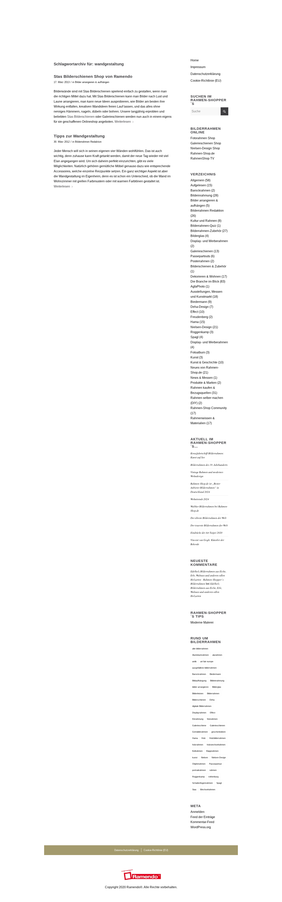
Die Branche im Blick (204, 281)
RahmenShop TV (202, 158)
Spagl (194, 337)
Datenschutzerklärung (205, 74)
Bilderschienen (199, 700)
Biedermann (198, 301)
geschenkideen (218, 732)
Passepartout (215, 764)
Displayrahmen (199, 712)
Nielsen (204, 757)
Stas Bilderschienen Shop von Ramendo (93, 76)
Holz (203, 738)
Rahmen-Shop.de (202, 153)
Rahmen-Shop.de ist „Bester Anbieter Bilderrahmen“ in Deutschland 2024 (205, 488)
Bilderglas (197, 235)
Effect (194, 311)
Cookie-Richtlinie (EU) (205, 80)
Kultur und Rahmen (203, 220)
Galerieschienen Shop (205, 143)
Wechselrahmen (207, 789)
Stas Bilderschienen (81, 116)
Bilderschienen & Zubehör (208, 266)
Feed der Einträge (202, 817)
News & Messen (201, 377)
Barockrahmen (200, 190)
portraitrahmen (199, 770)
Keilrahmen (197, 751)
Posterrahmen (200, 261)
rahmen (213, 770)
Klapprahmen (212, 751)
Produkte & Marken (203, 382)
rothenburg (213, 776)
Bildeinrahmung (201, 195)
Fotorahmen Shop (202, 138)
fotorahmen (212, 719)
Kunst (194, 357)
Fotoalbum (197, 352)
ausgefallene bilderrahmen (204, 668)
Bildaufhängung (199, 680)
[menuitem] (223, 24)
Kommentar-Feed (202, 822)
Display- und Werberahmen (209, 241)
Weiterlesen (123, 121)
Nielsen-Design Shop (205, 148)
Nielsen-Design (201, 327)
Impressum (197, 67)
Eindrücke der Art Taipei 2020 (206, 532)
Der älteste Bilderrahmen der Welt (208, 518)
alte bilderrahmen (200, 648)
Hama (194, 322)
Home (194, 60)
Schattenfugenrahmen (202, 783)
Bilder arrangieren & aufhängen (92, 82)
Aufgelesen (198, 185)
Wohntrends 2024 (199, 499)
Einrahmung (197, 719)
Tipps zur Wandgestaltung (79, 136)
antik (194, 661)
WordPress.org (200, 827)
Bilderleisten (197, 693)
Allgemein (197, 180)
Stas (194, 789)
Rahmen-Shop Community (208, 408)
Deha (211, 700)
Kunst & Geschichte (203, 362)
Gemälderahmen (200, 732)
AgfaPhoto (197, 286)
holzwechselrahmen (216, 744)
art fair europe (206, 661)
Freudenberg (199, 317)
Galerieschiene (199, 725)
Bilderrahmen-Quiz (203, 225)
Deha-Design (199, 306)
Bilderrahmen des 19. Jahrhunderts (209, 465)
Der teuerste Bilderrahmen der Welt (209, 525)
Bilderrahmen (213, 693)
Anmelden (197, 811)
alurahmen (217, 655)
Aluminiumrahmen (200, 655)
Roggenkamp (199, 332)
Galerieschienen (201, 251)
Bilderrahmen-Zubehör (205, 230)
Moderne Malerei (202, 622)
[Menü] (223, 24)
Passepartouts (200, 256)
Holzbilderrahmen (217, 738)
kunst (194, 757)
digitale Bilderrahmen (201, 706)
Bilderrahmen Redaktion (88, 141)
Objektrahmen (198, 764)
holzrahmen (197, 744)
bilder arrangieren (200, 687)
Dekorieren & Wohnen (205, 276)
